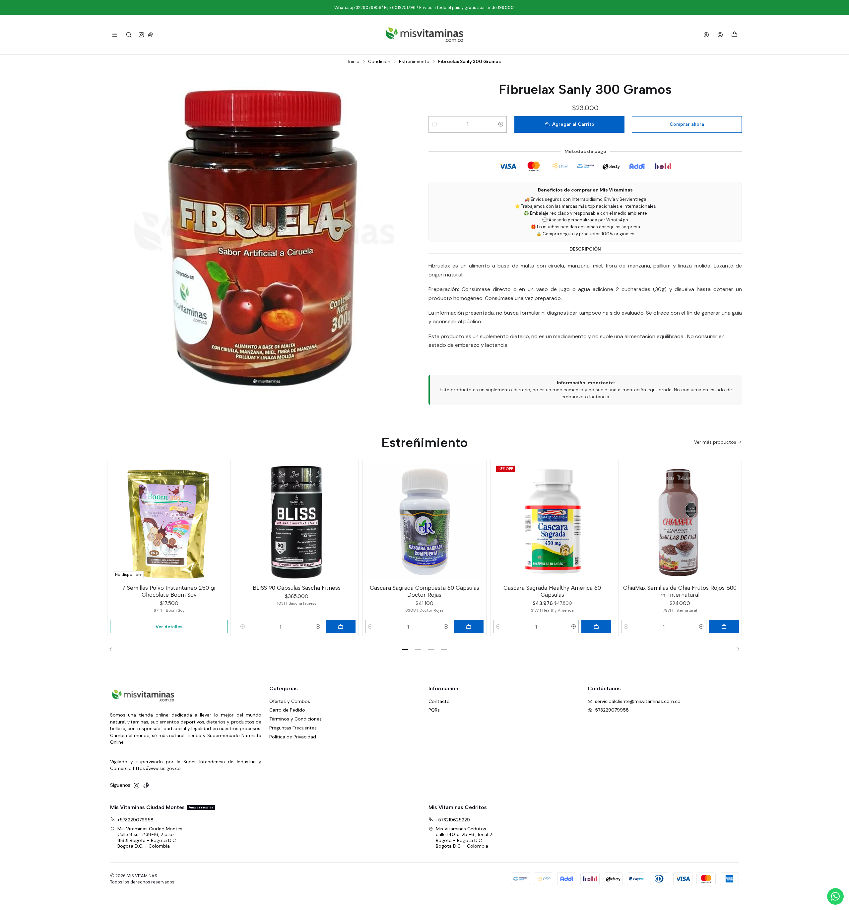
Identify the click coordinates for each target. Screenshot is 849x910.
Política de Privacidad (292, 737)
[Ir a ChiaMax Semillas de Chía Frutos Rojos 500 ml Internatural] (680, 522)
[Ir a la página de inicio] (424, 34)
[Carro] (734, 34)
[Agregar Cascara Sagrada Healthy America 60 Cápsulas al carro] (596, 626)
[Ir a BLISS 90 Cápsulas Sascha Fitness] (297, 522)
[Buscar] (128, 35)
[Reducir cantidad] (434, 124)
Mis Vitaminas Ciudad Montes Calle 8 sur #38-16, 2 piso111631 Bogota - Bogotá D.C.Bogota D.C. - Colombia (149, 837)
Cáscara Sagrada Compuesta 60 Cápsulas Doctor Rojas (424, 591)
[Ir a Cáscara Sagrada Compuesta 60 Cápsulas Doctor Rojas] (424, 522)
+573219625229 (453, 820)
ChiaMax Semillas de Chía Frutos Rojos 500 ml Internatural (680, 591)
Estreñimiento (414, 61)
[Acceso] (720, 35)
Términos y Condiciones (295, 719)
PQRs (434, 710)
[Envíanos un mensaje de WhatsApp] (835, 896)
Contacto (439, 701)
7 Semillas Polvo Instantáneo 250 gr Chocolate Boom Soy (169, 591)
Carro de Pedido (287, 710)
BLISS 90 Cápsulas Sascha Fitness (297, 587)
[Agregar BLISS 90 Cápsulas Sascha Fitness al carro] (341, 626)
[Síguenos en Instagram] (141, 35)
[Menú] (114, 35)
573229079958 (612, 710)
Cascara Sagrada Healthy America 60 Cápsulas (552, 591)
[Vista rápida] (222, 520)
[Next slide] (736, 649)
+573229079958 (135, 820)
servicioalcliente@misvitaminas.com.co (638, 701)
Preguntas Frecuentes (293, 728)
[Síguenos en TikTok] (151, 35)
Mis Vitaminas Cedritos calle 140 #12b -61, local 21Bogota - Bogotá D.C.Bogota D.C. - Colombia (464, 837)
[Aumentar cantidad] (500, 124)
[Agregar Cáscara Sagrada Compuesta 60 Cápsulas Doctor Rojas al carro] (469, 626)
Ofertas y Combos (289, 701)
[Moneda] (706, 35)
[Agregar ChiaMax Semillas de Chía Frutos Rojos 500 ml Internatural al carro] (724, 626)
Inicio (353, 61)
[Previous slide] (113, 649)
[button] (405, 649)
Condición (379, 61)
